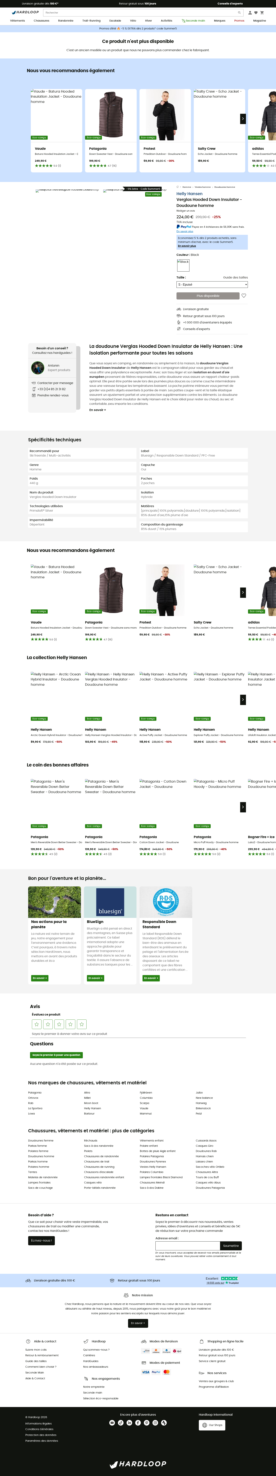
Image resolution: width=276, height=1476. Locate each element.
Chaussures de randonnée (101, 1156)
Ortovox (33, 1098)
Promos (239, 20)
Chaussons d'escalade (98, 1172)
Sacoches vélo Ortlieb (210, 1167)
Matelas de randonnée (43, 1177)
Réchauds (90, 1140)
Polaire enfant (149, 1146)
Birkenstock (203, 1108)
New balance (204, 1098)
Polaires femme (38, 1151)
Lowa (31, 1113)
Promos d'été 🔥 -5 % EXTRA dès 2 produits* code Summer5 (138, 28)
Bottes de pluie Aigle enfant (158, 1151)
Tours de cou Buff (207, 1177)
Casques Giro (204, 1146)
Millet (87, 1098)
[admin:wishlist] (243, 295)
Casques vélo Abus (208, 1182)
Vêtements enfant (152, 1140)
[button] (68, 222)
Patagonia (34, 1092)
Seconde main (195, 20)
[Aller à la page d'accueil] (179, 187)
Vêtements (17, 20)
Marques (219, 20)
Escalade (115, 20)
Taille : (181, 277)
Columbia (146, 1098)
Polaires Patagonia (152, 1156)
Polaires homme (38, 1167)
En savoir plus (187, 246)
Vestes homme (203, 187)
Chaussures (41, 20)
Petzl (199, 1113)
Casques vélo (93, 1182)
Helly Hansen (189, 194)
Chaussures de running (99, 1167)
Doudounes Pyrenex (153, 1161)
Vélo (133, 20)
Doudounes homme (224, 187)
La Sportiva (35, 1108)
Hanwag (201, 1103)
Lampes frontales (39, 1182)
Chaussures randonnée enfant (104, 1177)
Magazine (259, 20)
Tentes (32, 1172)
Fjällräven (146, 1092)
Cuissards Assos (206, 1140)
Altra (87, 1092)
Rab (30, 1103)
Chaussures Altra (207, 1172)
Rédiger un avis (185, 211)
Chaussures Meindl (152, 1182)
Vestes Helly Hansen (153, 1167)
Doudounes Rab (206, 1151)
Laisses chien (204, 1161)
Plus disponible (208, 295)
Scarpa (144, 1103)
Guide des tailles (235, 277)
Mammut (146, 1113)
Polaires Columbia (151, 1172)
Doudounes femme (41, 1140)
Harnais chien (205, 1156)
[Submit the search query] (239, 13)
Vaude (144, 1108)
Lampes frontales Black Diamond (161, 1177)
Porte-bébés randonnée (100, 1188)
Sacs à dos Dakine (152, 1188)
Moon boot (91, 1103)
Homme (186, 187)
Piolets (88, 1151)
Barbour (89, 1113)
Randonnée (65, 20)
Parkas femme (37, 1146)
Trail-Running (91, 20)
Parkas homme (38, 1161)
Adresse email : (167, 1238)
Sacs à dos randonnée (98, 1146)
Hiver (148, 20)
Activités (166, 20)
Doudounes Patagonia (210, 1188)
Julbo (199, 1092)
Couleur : (187, 254)
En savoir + (97, 410)
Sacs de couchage (40, 1188)
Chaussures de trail (96, 1161)
